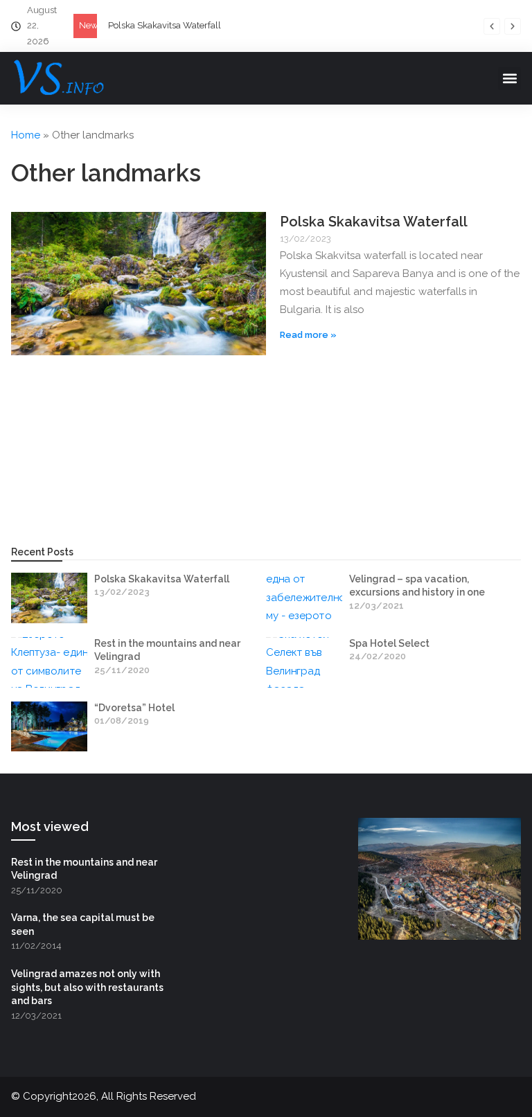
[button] (492, 26)
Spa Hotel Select (389, 643)
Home (25, 135)
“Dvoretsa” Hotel (134, 707)
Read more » (308, 335)
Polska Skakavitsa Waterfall (164, 25)
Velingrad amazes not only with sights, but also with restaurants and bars (87, 987)
